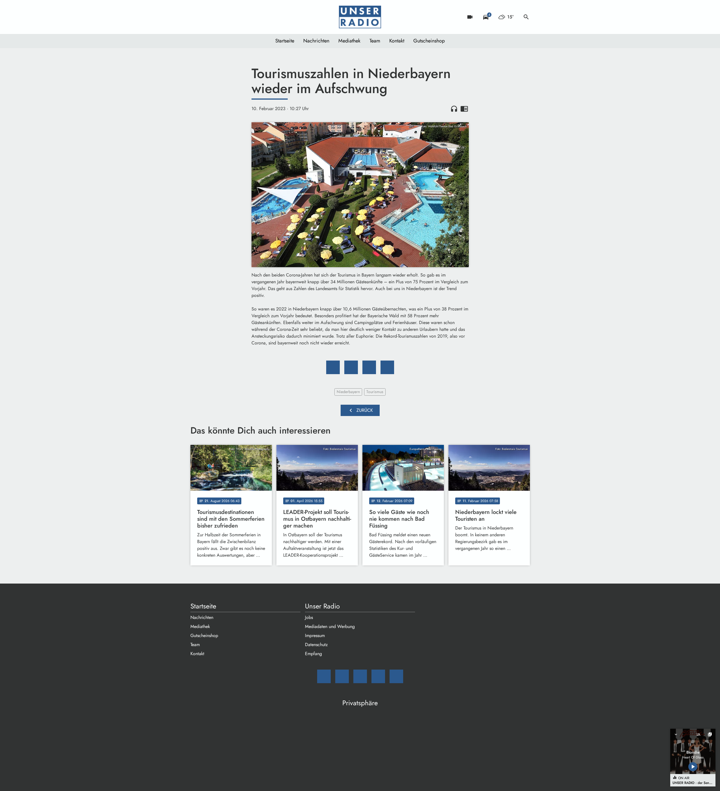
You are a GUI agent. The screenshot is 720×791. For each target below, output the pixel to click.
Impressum (315, 635)
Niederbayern (348, 392)
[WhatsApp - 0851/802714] (241, 17)
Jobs (309, 617)
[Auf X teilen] (351, 367)
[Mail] (196, 17)
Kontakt (396, 40)
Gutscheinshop (429, 40)
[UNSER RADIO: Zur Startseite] (360, 17)
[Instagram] (218, 17)
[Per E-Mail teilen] (387, 367)
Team (374, 40)
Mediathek (349, 40)
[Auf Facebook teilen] (333, 367)
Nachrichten (316, 40)
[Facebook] (207, 17)
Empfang (313, 653)
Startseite (284, 40)
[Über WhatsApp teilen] (369, 367)
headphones (454, 109)
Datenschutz (316, 644)
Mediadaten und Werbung (330, 626)
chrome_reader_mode (464, 109)
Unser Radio (322, 606)
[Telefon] (230, 17)
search (526, 17)
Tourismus (374, 392)
